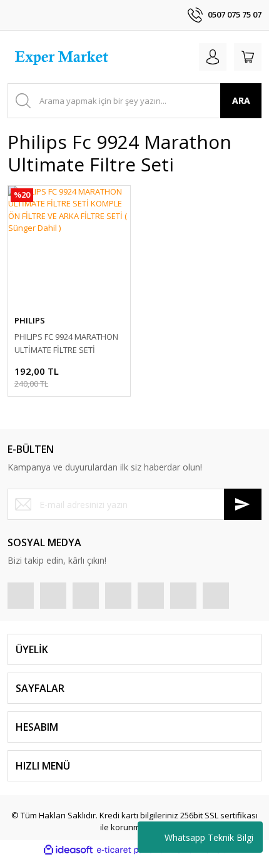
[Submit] (242, 504)
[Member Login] (212, 57)
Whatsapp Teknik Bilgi (209, 837)
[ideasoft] (68, 850)
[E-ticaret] (133, 850)
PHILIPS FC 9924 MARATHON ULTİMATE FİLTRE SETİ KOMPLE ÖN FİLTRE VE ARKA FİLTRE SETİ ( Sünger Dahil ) (66, 344)
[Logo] (63, 56)
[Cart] (247, 57)
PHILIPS (29, 320)
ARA (241, 100)
